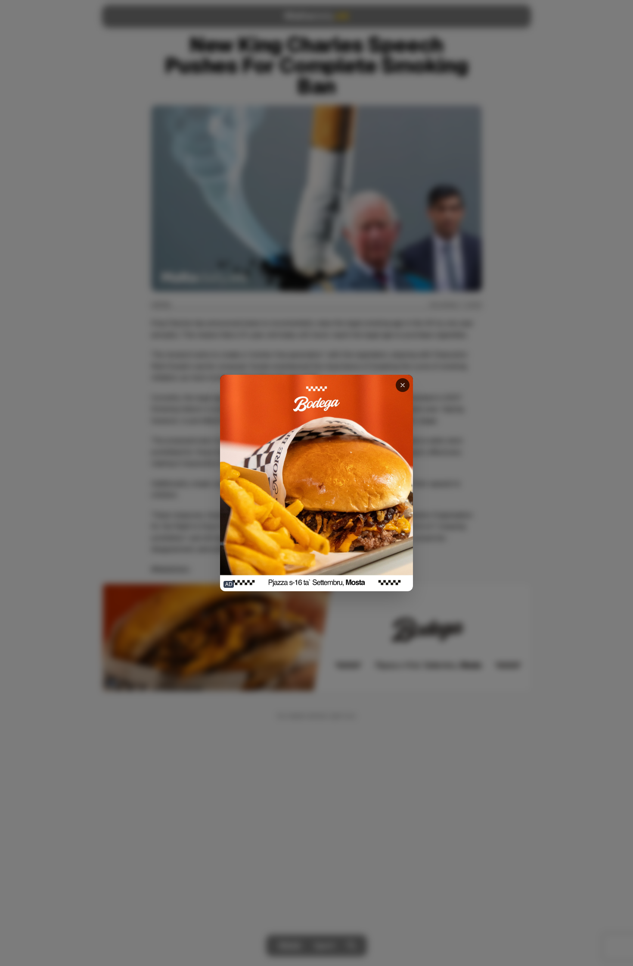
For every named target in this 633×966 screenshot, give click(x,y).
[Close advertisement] (403, 385)
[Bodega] (316, 483)
